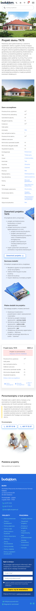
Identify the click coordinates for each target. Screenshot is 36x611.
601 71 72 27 (27, 427)
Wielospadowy (29, 174)
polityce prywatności (24, 594)
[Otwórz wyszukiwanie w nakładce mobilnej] (18, 8)
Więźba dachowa (28, 192)
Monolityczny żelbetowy (29, 185)
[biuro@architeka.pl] (20, 2)
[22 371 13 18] (16, 2)
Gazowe (27, 167)
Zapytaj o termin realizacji (18, 353)
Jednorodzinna (30, 177)
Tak (26, 161)
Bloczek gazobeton (28, 180)
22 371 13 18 (10, 427)
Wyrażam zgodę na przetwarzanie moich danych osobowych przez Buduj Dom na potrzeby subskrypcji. (18, 584)
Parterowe (28, 152)
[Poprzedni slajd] (1, 24)
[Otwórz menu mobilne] (33, 2)
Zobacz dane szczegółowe (11, 378)
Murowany (28, 189)
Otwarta (27, 164)
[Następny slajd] (34, 24)
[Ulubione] (24, 2)
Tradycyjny (28, 155)
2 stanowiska (29, 158)
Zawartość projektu (13, 256)
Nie (26, 130)
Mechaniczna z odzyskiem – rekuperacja (29, 198)
